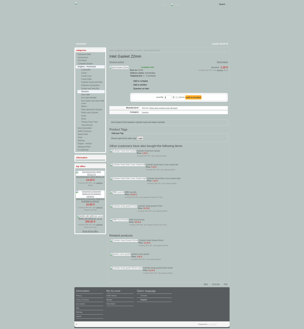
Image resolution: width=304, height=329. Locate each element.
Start (111, 50)
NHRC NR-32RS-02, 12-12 (90, 219)
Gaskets (138, 50)
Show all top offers (90, 231)
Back (206, 284)
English (144, 300)
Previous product (116, 62)
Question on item (141, 88)
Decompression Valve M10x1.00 (90, 177)
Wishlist (109, 300)
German (144, 296)
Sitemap (79, 312)
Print (225, 284)
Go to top (215, 284)
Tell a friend (110, 304)
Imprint (78, 316)
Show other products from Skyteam (163, 108)
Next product (222, 62)
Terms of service (82, 300)
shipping (220, 70)
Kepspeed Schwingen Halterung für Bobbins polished (90, 200)
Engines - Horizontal (124, 50)
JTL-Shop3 (212, 324)
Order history (111, 296)
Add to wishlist (140, 85)
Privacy (79, 296)
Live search (80, 304)
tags (77, 308)
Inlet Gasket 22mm (152, 50)
